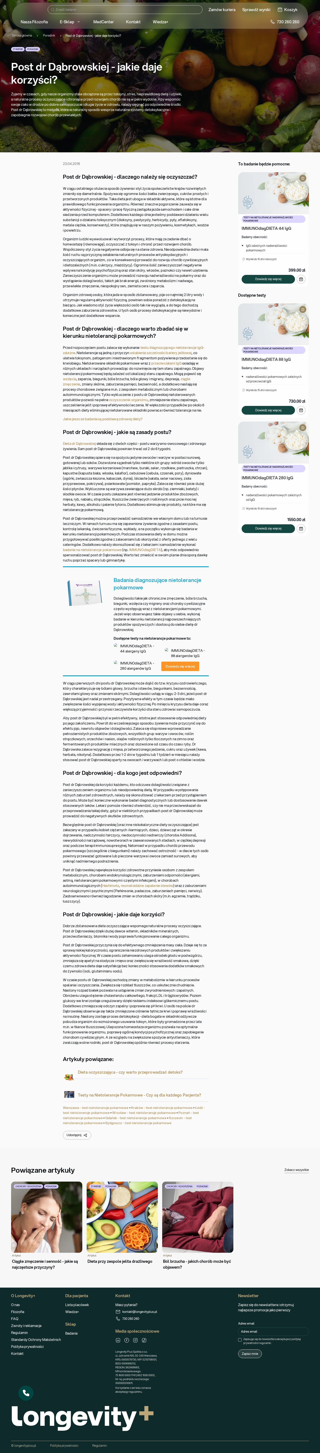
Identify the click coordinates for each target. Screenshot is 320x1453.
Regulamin (19, 1332)
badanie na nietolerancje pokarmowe (92, 549)
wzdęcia (69, 378)
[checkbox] (240, 1340)
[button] (26, 1393)
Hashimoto (110, 885)
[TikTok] (144, 1340)
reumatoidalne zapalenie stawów (147, 885)
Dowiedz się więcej (180, 666)
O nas (15, 1304)
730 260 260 (130, 1319)
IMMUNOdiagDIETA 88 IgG (266, 359)
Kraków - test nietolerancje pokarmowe (162, 1107)
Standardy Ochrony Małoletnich (36, 1339)
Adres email (246, 1323)
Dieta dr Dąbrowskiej (79, 443)
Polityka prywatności (27, 1346)
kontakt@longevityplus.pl (139, 1312)
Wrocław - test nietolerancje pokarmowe (144, 1112)
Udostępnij (74, 1135)
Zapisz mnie (250, 1354)
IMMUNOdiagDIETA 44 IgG (266, 228)
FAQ (14, 1318)
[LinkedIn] (118, 1340)
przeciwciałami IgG (166, 363)
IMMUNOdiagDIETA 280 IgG (267, 478)
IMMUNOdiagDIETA (145, 549)
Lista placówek (77, 1304)
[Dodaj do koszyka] (301, 279)
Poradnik (49, 36)
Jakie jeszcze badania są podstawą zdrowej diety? (102, 418)
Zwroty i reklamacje (26, 1325)
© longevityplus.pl (23, 1445)
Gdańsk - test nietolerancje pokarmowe (136, 1117)
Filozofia (17, 1311)
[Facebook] (126, 1340)
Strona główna (22, 36)
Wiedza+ (72, 1311)
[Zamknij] (33, 1386)
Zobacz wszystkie (297, 1170)
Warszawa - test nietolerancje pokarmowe (96, 1107)
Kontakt (17, 1353)
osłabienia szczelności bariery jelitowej (161, 352)
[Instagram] (135, 1340)
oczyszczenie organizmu (128, 399)
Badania (71, 1333)
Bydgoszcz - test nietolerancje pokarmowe (138, 1122)
